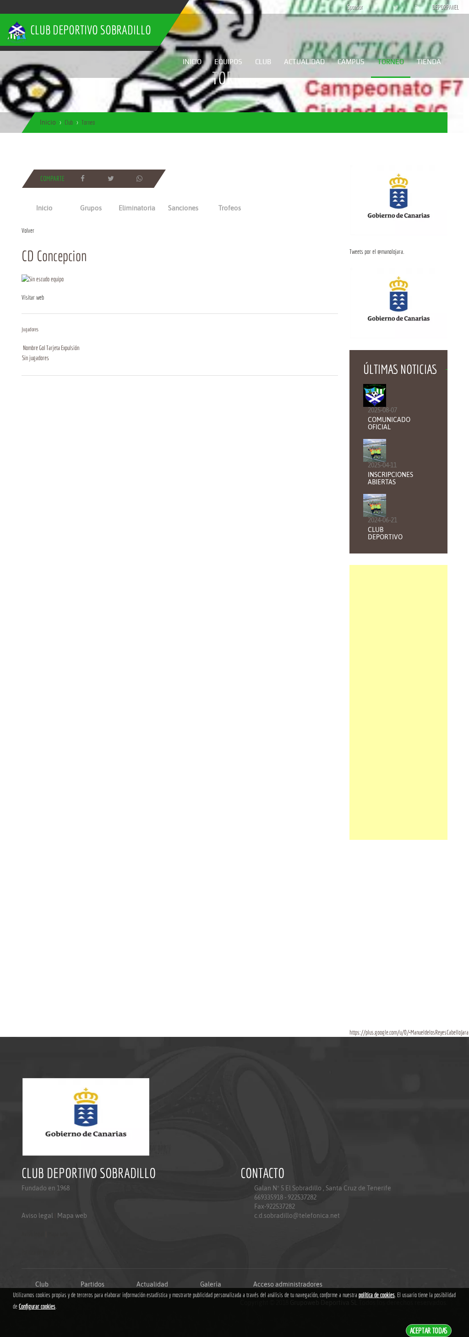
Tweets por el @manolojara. (376, 251)
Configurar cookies (37, 1306)
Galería (210, 1284)
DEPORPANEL (437, 7)
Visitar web (33, 297)
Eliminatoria (137, 208)
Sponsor (352, 7)
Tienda (429, 62)
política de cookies (377, 1295)
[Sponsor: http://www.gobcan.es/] (398, 199)
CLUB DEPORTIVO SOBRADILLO (386, 537)
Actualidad (304, 62)
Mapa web (72, 1215)
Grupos (91, 208)
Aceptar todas (429, 1330)
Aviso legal (37, 1215)
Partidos (92, 1284)
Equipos (228, 62)
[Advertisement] (398, 702)
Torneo (390, 62)
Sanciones (183, 208)
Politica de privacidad (42, 1252)
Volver (28, 230)
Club (263, 62)
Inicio (192, 62)
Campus (351, 62)
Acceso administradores (287, 1284)
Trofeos (229, 208)
